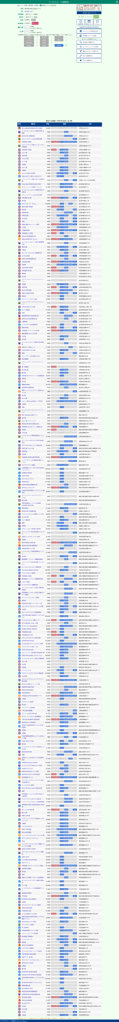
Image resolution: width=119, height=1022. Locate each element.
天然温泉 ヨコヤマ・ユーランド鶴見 (32, 866)
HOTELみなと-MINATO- (29, 722)
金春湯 (24, 250)
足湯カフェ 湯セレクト (28, 347)
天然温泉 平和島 (26, 142)
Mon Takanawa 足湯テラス (29, 415)
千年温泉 (24, 896)
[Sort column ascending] (20, 126)
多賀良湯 (24, 451)
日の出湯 (24, 1009)
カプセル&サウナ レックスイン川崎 (32, 644)
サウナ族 (24, 885)
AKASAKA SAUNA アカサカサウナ (32, 982)
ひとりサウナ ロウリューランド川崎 (32, 606)
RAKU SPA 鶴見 (26, 829)
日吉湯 (24, 1006)
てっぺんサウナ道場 (28, 785)
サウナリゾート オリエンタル (30, 960)
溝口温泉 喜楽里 (26, 997)
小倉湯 (24, 699)
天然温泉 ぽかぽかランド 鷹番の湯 (32, 427)
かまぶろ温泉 (26, 582)
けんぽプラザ (26, 1003)
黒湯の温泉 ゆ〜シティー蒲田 (30, 224)
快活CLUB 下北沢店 (27, 963)
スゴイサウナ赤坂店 (28, 948)
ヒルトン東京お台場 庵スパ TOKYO (32, 401)
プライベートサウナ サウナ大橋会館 (32, 673)
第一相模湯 (25, 367)
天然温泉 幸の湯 (26, 270)
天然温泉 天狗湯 (26, 150)
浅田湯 (24, 942)
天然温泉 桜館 (26, 262)
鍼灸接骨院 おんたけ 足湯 (29, 333)
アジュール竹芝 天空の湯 (29, 713)
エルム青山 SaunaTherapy (29, 860)
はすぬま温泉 (26, 256)
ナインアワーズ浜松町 (28, 707)
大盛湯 (24, 164)
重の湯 (24, 373)
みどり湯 (24, 152)
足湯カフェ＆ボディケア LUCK (31, 536)
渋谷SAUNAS (26, 693)
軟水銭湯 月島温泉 (27, 936)
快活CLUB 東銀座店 (27, 945)
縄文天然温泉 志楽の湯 (28, 542)
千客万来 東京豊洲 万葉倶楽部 (31, 719)
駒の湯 (24, 744)
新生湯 (24, 209)
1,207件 (96, 17)
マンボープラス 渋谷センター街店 (32, 765)
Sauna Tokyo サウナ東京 (29, 921)
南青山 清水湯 (26, 815)
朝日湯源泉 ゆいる (27, 777)
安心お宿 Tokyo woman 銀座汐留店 (32, 788)
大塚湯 (24, 404)
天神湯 (24, 264)
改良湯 (24, 600)
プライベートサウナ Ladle (29, 299)
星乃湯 (24, 705)
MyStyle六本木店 (27, 752)
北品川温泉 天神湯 (27, 267)
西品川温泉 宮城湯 (27, 207)
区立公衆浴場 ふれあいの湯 (30, 623)
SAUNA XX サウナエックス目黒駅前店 (33, 376)
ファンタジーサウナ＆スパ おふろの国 (33, 835)
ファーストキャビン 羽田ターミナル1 (33, 514)
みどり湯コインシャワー (29, 421)
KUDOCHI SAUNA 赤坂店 (29, 972)
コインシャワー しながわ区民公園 (32, 139)
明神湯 (24, 273)
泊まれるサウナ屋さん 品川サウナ (32, 176)
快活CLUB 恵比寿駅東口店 (29, 485)
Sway (23, 841)
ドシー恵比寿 (26, 520)
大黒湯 (24, 1015)
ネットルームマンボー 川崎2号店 (31, 567)
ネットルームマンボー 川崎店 (30, 597)
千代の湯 (24, 433)
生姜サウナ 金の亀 (27, 957)
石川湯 (24, 1012)
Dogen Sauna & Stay (28, 741)
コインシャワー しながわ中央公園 (32, 195)
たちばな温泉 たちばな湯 (29, 914)
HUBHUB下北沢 (26, 911)
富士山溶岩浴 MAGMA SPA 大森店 (32, 128)
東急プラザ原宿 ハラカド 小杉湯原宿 (32, 877)
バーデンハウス (26, 670)
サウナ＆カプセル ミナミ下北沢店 (32, 951)
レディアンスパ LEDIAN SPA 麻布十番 (33, 652)
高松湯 (24, 378)
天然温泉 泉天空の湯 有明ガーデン (32, 696)
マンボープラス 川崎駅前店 (30, 585)
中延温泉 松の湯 (26, 198)
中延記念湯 (25, 215)
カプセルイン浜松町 (28, 702)
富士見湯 (24, 218)
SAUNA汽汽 (25, 482)
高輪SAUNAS (26, 384)
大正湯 (24, 227)
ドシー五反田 (26, 310)
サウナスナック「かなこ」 (30, 204)
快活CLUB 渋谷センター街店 (30, 771)
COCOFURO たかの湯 (28, 350)
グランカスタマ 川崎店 (28, 573)
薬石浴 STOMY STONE (29, 849)
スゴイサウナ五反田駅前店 (30, 324)
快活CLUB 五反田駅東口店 (29, 319)
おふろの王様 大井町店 (28, 173)
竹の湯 (24, 339)
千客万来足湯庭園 (27, 710)
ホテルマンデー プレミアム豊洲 (31, 905)
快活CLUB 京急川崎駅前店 (29, 545)
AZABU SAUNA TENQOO (29, 629)
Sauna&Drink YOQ (27, 988)
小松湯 (24, 609)
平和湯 (24, 730)
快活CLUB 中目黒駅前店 (29, 511)
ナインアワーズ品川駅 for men (31, 356)
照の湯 (24, 381)
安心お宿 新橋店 (26, 832)
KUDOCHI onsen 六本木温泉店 (31, 774)
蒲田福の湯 (25, 212)
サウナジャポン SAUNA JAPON (31, 529)
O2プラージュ (26, 863)
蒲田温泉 (24, 287)
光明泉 (24, 526)
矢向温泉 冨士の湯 (27, 635)
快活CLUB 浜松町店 (27, 690)
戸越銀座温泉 (26, 230)
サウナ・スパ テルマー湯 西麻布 (31, 716)
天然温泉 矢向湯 (26, 576)
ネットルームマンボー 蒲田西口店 (32, 253)
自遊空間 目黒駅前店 (28, 387)
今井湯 (24, 556)
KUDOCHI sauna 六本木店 (29, 762)
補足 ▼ (33, 20)
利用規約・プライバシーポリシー (19, 1020)
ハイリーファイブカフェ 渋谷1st (31, 799)
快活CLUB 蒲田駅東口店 (29, 236)
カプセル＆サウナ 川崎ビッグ (30, 620)
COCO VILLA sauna (28, 649)
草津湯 (24, 284)
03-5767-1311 (29, 11)
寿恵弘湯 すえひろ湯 (28, 448)
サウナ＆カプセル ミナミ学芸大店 (32, 445)
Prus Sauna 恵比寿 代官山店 (30, 570)
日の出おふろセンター (28, 487)
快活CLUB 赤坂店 (27, 908)
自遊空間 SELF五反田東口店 (30, 316)
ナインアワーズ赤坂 (28, 924)
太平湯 (24, 336)
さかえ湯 (24, 661)
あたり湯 (24, 167)
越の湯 (24, 418)
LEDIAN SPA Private (28, 641)
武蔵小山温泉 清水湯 (28, 293)
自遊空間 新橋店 (26, 868)
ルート (27, 27)
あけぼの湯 (25, 517)
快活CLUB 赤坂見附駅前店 (29, 991)
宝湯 (23, 313)
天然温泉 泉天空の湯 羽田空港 (31, 457)
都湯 (23, 353)
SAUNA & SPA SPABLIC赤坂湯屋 (31, 975)
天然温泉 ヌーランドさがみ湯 (30, 330)
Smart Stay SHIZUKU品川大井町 (31, 184)
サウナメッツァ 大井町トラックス (32, 187)
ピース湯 (24, 161)
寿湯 (23, 221)
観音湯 (24, 296)
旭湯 (23, 407)
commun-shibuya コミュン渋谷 (31, 684)
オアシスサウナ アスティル (30, 838)
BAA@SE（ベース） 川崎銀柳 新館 (32, 559)
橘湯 (23, 523)
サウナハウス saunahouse (29, 626)
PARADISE (25, 508)
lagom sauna (25, 857)
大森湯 (24, 170)
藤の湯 (24, 969)
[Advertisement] (59, 75)
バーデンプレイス (27, 939)
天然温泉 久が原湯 (27, 233)
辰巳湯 (24, 871)
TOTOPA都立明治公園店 (29, 954)
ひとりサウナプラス (28, 479)
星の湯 (24, 201)
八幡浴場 (24, 321)
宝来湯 (24, 454)
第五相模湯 (25, 359)
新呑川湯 (24, 247)
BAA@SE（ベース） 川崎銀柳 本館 (32, 579)
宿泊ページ (35, 23)
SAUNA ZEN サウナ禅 (28, 548)
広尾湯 (24, 539)
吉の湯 (24, 664)
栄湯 (23, 791)
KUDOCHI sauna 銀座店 (29, 899)
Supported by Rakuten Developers (89, 27)
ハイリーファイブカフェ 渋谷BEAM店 (33, 802)
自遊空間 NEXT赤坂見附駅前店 (31, 994)
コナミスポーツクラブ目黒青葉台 (31, 612)
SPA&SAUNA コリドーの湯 (30, 930)
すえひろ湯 (25, 158)
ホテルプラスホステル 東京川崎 (31, 638)
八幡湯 (24, 823)
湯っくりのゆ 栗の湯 (28, 809)
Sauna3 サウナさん (27, 768)
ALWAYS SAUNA (27, 473)
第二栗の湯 (25, 370)
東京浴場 (24, 155)
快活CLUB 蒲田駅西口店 (29, 259)
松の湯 (24, 395)
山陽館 (24, 733)
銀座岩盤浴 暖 (26, 985)
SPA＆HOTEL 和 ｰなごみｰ (29, 239)
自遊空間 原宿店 (26, 893)
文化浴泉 (24, 676)
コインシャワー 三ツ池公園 (30, 933)
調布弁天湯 (25, 327)
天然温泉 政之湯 (26, 632)
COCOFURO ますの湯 (28, 307)
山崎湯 (24, 966)
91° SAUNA (25, 927)
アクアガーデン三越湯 (28, 465)
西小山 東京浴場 (26, 290)
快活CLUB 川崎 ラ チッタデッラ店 (32, 603)
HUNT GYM (25, 476)
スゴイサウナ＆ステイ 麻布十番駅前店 (33, 658)
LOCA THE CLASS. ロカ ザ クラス (32, 655)
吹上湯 (24, 276)
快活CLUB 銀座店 (27, 1000)
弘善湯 (24, 667)
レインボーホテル (27, 826)
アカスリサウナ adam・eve (30, 646)
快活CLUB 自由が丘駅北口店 (30, 424)
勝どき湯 (24, 812)
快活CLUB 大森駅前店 (28, 136)
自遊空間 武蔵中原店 (28, 687)
